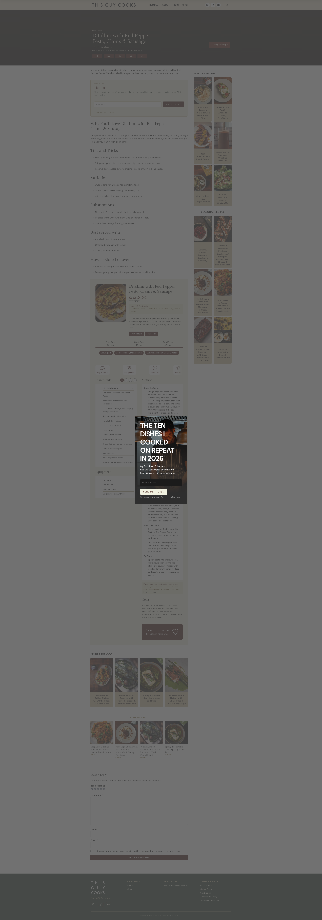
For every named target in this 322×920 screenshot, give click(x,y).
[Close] (183, 419)
